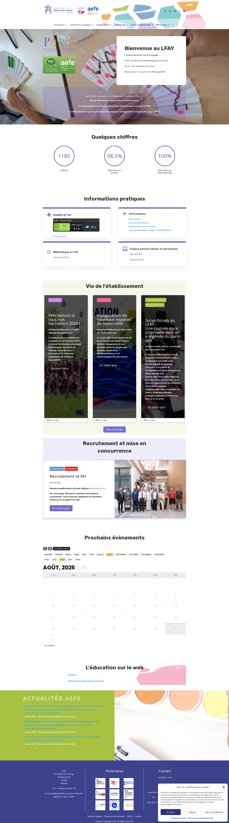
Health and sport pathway (156, 300)
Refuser (192, 812)
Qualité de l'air (62, 214)
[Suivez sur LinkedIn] (175, 11)
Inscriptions (59, 25)
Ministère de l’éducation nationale (86, 681)
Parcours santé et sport (155, 305)
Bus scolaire (134, 219)
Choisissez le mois (61, 549)
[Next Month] (84, 567)
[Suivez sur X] (179, 11)
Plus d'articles (114, 429)
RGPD (130, 816)
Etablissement (103, 25)
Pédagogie (120, 25)
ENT (140, 254)
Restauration (135, 227)
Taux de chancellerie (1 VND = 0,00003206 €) (150, 230)
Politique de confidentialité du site (200, 818)
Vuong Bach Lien (65, 332)
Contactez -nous (165, 777)
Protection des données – (115, 816)
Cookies (138, 816)
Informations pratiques (80, 25)
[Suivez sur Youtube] (184, 11)
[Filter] (50, 548)
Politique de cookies (178, 818)
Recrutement (71, 468)
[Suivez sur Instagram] (170, 11)
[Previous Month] (78, 567)
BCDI (66, 257)
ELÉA (141, 260)
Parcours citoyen (104, 300)
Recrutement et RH (68, 476)
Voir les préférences (214, 812)
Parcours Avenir (55, 300)
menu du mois (149, 227)
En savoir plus (59, 236)
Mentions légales (95, 816)
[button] (223, 787)
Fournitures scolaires (139, 223)
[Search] (45, 548)
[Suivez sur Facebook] (165, 11)
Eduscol (72, 674)
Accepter (171, 812)
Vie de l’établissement (141, 25)
